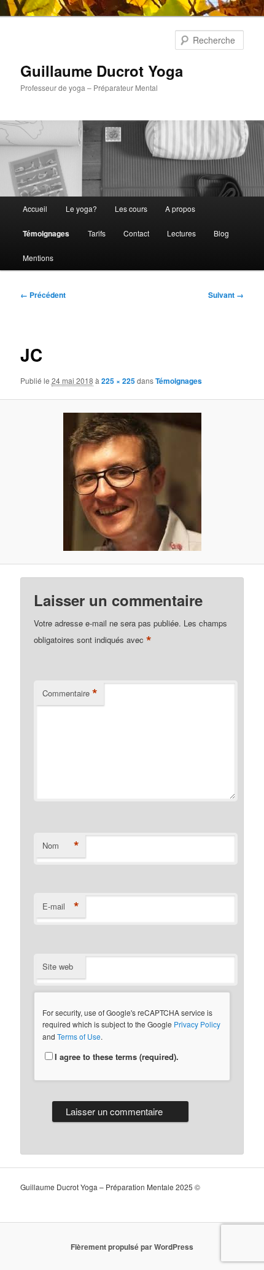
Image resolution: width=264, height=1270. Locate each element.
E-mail (60, 906)
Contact (136, 233)
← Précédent (43, 294)
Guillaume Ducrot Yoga (101, 70)
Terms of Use (79, 1036)
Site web (57, 966)
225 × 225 (118, 380)
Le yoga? (81, 208)
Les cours (131, 208)
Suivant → (226, 294)
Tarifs (97, 233)
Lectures (181, 233)
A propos (180, 208)
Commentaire (70, 693)
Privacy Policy (197, 1024)
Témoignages (46, 233)
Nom (60, 845)
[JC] (131, 482)
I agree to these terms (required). (117, 1056)
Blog (221, 233)
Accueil (35, 208)
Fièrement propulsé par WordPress (132, 1246)
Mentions (38, 257)
